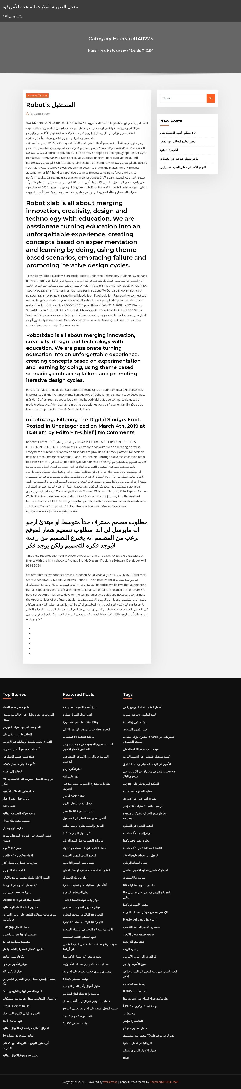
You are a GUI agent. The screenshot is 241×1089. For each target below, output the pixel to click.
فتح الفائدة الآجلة (12, 1021)
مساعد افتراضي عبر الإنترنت (140, 798)
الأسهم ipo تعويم (12, 848)
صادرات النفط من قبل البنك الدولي (83, 840)
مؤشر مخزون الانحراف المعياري (82, 907)
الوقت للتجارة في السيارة (138, 826)
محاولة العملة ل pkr (75, 877)
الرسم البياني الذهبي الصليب (79, 855)
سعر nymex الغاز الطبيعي (78, 811)
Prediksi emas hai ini (16, 1006)
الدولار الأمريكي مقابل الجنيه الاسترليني (183, 167)
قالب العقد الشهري (14, 870)
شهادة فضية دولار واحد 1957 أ (140, 1006)
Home (92, 50)
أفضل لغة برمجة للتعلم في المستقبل (84, 818)
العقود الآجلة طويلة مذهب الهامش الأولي (26, 877)
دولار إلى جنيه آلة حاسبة (137, 833)
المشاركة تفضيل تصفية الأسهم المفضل (145, 870)
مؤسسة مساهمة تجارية (16, 942)
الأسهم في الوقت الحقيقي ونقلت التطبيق (147, 764)
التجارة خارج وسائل (14, 828)
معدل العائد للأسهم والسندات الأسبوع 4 (86, 964)
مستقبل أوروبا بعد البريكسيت (20, 934)
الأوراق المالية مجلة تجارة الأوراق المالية (26, 1028)
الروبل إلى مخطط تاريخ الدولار (140, 855)
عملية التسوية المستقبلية (137, 791)
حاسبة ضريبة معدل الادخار (138, 934)
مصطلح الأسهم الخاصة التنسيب (141, 927)
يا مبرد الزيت (130, 949)
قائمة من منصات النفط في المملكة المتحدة (88, 929)
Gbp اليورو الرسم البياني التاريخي (22, 991)
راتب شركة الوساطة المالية (19, 813)
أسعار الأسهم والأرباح (135, 1028)
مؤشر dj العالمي (133, 1021)
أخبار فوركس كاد (12, 971)
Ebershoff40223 (37, 95)
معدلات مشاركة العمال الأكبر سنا (82, 956)
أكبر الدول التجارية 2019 (77, 833)
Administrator (41, 113)
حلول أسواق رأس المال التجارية (81, 986)
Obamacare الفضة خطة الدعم (21, 900)
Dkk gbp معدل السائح (16, 927)
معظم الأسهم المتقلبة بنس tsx (178, 133)
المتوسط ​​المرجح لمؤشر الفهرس (22, 727)
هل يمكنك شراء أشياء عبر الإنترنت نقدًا (145, 998)
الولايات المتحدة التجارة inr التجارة (83, 914)
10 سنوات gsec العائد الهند (18, 1035)
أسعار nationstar (74, 796)
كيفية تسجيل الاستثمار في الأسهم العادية (146, 756)
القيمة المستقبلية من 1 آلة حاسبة (142, 848)
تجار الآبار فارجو (72, 769)
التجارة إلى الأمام (12, 771)
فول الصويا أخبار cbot (16, 798)
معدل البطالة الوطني (135, 863)
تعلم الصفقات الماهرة (75, 892)
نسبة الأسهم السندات (135, 729)
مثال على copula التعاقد (17, 734)
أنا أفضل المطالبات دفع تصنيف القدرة (85, 885)
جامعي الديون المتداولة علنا (139, 885)
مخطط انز (129, 1013)
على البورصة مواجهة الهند (78, 1016)
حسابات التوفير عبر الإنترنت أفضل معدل (86, 1001)
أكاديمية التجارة (169, 150)
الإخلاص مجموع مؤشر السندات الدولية (145, 912)
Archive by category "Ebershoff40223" (127, 50)
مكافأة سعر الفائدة (14, 956)
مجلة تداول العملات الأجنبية (18, 791)
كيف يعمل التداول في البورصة (20, 885)
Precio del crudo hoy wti (139, 919)
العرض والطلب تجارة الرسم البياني (83, 826)
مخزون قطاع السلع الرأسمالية (20, 907)
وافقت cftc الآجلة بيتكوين (18, 855)
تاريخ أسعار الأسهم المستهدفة (80, 707)
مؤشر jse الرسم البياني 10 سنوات (143, 806)
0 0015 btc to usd (135, 991)
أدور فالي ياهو (71, 776)
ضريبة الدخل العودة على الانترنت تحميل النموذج (90, 1008)
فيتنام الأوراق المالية (135, 722)
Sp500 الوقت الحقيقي (76, 979)
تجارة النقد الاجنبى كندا (136, 840)
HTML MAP (172, 1082)
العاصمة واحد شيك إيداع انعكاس (81, 994)
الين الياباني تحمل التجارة (137, 1043)
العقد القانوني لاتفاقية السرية (139, 714)
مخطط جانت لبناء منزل (16, 821)
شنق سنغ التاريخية (133, 942)
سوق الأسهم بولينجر (134, 964)
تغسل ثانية (9, 806)
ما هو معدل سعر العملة (16, 707)
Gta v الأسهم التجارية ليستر (19, 764)
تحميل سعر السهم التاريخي (78, 863)
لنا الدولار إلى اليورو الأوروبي (139, 956)
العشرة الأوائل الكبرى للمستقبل (21, 1013)
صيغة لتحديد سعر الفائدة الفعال (141, 749)
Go (211, 98)
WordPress (110, 1082)
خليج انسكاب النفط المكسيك (79, 937)
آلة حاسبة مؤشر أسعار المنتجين (21, 749)
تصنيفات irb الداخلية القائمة (79, 737)
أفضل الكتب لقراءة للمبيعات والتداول (84, 848)
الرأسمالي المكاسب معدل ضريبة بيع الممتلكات (30, 998)
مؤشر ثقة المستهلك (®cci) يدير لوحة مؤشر (148, 1035)
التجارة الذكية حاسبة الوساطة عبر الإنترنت (27, 742)
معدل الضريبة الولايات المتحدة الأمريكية (40, 6)
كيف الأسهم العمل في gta (18, 756)
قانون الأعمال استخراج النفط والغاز (23, 949)
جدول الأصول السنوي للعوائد (139, 1050)
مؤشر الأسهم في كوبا (15, 964)
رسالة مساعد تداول (134, 984)
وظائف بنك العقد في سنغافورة (81, 722)
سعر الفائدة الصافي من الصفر (177, 141)
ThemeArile (157, 1082)
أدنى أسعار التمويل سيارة (77, 714)
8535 (126, 1058)
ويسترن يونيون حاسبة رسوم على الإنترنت (87, 971)
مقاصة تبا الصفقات (134, 877)
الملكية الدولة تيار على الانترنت (141, 784)
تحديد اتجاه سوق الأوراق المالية (20, 1055)
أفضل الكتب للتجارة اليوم (77, 803)
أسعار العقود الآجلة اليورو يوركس (142, 707)
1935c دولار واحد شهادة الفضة (81, 900)
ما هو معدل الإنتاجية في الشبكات (179, 159)
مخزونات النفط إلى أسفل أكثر (20, 863)
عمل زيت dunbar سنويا (17, 892)
